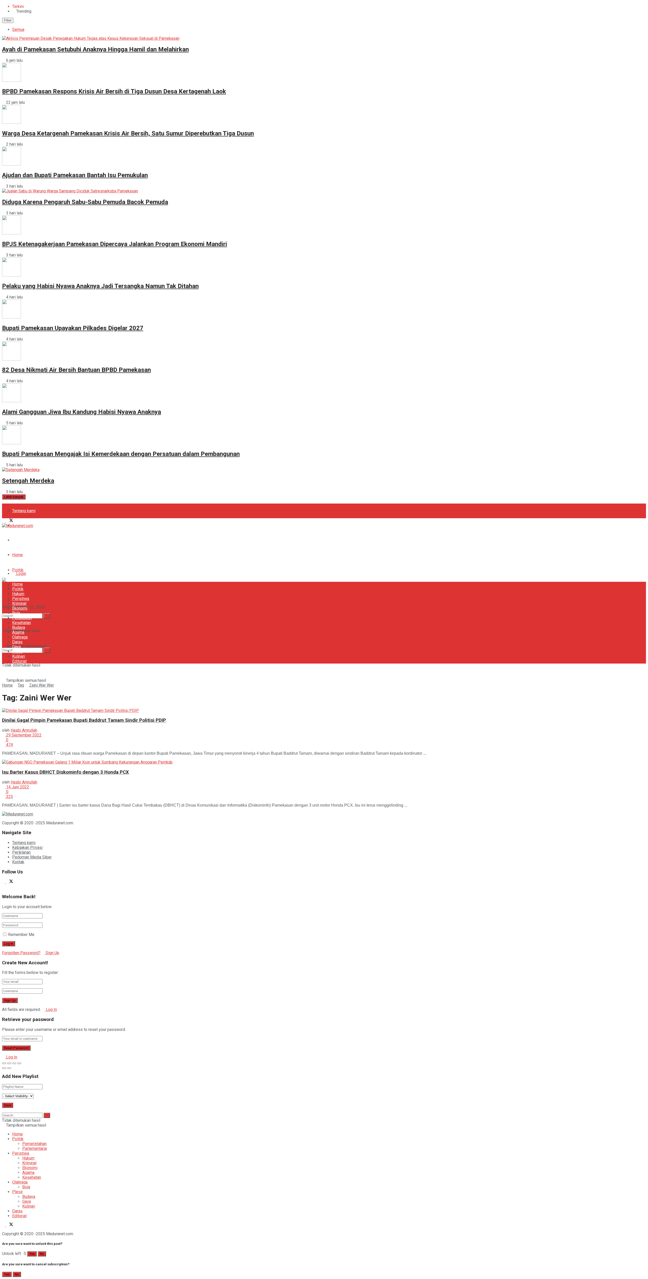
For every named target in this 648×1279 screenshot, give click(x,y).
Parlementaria (34, 1148)
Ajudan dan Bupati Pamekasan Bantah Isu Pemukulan (75, 175)
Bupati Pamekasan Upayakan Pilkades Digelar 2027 (72, 328)
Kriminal (19, 603)
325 (9, 796)
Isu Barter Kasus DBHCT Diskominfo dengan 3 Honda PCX (65, 772)
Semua (18, 29)
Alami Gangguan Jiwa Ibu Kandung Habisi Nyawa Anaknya (81, 411)
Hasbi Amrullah (24, 730)
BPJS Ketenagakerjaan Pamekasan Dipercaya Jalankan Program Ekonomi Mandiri (114, 244)
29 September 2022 (23, 735)
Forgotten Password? (21, 952)
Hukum (18, 593)
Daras (17, 642)
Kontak (18, 862)
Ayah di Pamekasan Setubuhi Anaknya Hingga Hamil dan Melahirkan (95, 49)
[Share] (9, 1063)
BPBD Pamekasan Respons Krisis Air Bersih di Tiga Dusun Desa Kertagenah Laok (114, 91)
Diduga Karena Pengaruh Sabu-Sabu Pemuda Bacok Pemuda (85, 202)
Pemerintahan (34, 1143)
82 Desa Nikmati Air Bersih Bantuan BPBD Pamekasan (76, 369)
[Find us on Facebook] (4, 520)
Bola (16, 613)
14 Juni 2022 (17, 787)
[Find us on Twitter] (9, 520)
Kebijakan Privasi (27, 847)
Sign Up (52, 952)
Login (20, 573)
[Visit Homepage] (17, 525)
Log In (51, 1009)
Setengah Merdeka (28, 480)
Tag (21, 685)
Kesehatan (21, 622)
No (42, 1254)
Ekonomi (19, 608)
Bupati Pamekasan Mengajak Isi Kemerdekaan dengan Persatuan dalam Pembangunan (121, 453)
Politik (18, 570)
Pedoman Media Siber (32, 540)
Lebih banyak (14, 497)
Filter (7, 20)
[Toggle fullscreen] (14, 1063)
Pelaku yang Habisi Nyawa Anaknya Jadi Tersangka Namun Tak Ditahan (100, 286)
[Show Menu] (3, 570)
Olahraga (20, 637)
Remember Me (21, 934)
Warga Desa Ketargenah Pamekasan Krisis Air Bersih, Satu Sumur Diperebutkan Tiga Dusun (128, 133)
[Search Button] (47, 650)
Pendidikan (22, 617)
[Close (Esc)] (4, 1063)
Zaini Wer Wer (41, 685)
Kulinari (18, 656)
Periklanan (21, 852)
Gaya (16, 646)
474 (9, 744)
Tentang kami (23, 510)
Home (17, 554)
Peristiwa (20, 598)
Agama (18, 632)
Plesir (17, 651)
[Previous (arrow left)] (4, 1068)
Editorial (19, 661)
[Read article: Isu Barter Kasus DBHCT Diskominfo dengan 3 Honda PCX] (324, 762)
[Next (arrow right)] (9, 1068)
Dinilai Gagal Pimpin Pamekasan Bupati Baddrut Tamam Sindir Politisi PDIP (84, 720)
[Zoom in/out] (19, 1063)
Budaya (18, 627)
